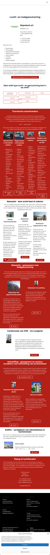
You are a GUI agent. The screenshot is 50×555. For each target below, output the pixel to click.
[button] (48, 533)
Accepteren (25, 544)
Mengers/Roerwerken (7, 503)
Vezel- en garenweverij (32, 501)
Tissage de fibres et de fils (33, 515)
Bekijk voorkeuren (25, 552)
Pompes (4, 509)
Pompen (4, 499)
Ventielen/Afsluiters (7, 501)
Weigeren (25, 548)
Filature (28, 518)
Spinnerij (29, 504)
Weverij (28, 499)
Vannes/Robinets (6, 511)
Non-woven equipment (32, 506)
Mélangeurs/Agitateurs (8, 513)
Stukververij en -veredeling (33, 503)
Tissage (28, 513)
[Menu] (47, 2)
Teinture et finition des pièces (34, 516)
